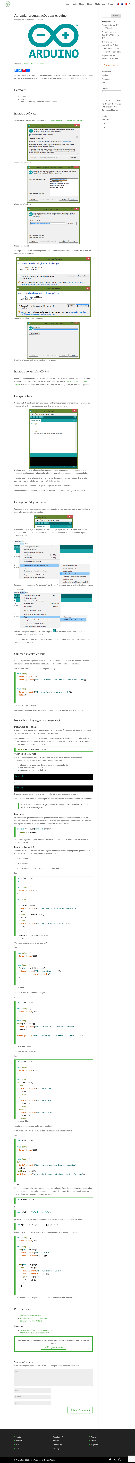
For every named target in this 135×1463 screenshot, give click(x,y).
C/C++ (32, 64)
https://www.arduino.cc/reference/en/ (34, 1333)
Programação (41, 64)
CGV (103, 124)
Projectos (94, 1445)
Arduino (25, 64)
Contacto (110, 4)
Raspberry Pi (107, 71)
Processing (106, 79)
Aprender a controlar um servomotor (34, 1318)
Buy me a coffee (111, 65)
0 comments (39, 19)
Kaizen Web (49, 1460)
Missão (81, 4)
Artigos (93, 1441)
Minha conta (100, 4)
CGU (104, 128)
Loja (74, 4)
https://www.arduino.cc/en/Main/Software (67, 120)
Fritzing (104, 83)
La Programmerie (53, 1347)
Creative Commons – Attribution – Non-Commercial (111, 107)
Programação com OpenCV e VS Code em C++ (111, 35)
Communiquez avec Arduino (31, 1321)
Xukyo (18, 19)
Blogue (89, 4)
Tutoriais (31, 19)
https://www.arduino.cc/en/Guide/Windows (36, 1330)
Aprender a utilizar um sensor (31, 1316)
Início (68, 4)
